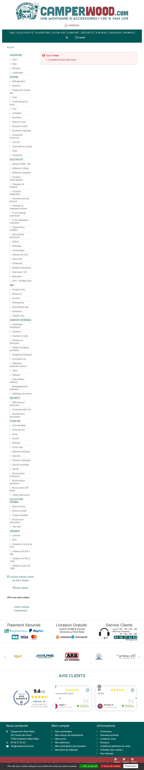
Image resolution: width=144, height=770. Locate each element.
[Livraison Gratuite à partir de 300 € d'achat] (20, 578)
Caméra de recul (20, 254)
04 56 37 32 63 (18, 742)
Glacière (16, 85)
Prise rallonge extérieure (18, 214)
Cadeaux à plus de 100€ (20, 567)
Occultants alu (19, 359)
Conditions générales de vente (115, 746)
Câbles (15, 241)
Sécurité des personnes (17, 415)
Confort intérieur (20, 320)
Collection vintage (16, 500)
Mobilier (16, 443)
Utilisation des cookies (111, 749)
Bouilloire (17, 117)
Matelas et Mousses (16, 341)
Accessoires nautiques (17, 482)
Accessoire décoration (16, 521)
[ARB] (72, 656)
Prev (5, 656)
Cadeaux (115, 32)
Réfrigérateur (18, 81)
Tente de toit (18, 429)
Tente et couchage (21, 460)
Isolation (16, 331)
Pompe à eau (18, 289)
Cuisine (14, 77)
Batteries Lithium (20, 168)
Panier (81, 37)
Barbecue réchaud (21, 451)
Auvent (15, 438)
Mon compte (60, 726)
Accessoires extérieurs (17, 475)
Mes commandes (63, 731)
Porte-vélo (17, 447)
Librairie (16, 535)
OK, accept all (90, 766)
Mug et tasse (18, 506)
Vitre (14, 59)
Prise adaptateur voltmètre (19, 221)
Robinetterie (18, 302)
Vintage (101, 32)
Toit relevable (19, 425)
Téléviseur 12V (19, 272)
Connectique (18, 250)
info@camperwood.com (22, 746)
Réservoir (17, 294)
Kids (14, 539)
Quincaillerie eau (20, 307)
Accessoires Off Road (19, 489)
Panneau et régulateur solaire (18, 207)
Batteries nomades (21, 172)
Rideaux (16, 375)
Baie (14, 64)
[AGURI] (17, 656)
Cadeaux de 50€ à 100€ (20, 560)
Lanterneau (17, 72)
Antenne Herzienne (21, 267)
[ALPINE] (44, 656)
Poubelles (17, 155)
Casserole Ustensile (16, 136)
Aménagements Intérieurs (19, 388)
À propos (104, 742)
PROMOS (128, 32)
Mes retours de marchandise (69, 735)
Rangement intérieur (22, 354)
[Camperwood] (72, 10)
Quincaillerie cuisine (22, 146)
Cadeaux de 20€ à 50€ (20, 552)
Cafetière (16, 113)
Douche (16, 298)
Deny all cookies (111, 766)
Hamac (15, 469)
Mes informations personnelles (70, 746)
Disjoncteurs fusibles (17, 228)
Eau (12, 32)
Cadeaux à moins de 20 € (21, 545)
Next (139, 656)
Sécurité (87, 32)
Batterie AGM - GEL (21, 164)
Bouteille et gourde (21, 130)
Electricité (25, 32)
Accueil (10, 47)
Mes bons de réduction (66, 749)
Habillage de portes (22, 393)
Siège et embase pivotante (19, 349)
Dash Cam (17, 259)
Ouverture (42, 32)
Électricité (16, 159)
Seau (14, 151)
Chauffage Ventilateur (16, 326)
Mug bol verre (19, 122)
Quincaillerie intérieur (17, 380)
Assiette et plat (19, 126)
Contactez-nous (108, 739)
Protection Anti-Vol (21, 409)
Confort (73, 32)
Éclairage (16, 246)
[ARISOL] (99, 656)
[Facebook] (117, 761)
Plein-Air (58, 32)
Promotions (106, 731)
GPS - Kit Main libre (22, 281)
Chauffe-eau (18, 315)
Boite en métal (19, 510)
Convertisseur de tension (19, 200)
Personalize (131, 766)
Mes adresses (62, 742)
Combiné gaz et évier (19, 103)
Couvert (16, 142)
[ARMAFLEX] (126, 656)
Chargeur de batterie (17, 185)
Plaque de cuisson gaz (20, 91)
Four (14, 108)
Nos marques (106, 753)
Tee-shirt (16, 526)
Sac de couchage (20, 464)
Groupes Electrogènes (16, 178)
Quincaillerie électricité (17, 236)
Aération (16, 68)
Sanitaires (17, 311)
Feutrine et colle (20, 336)
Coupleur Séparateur (15, 193)
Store (15, 434)
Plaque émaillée (20, 515)
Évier (14, 97)
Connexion (73, 25)
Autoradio (17, 276)
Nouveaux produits (109, 735)
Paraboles (17, 263)
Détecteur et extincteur (17, 404)
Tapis (15, 370)
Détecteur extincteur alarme (18, 365)
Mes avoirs (60, 739)
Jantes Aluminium (21, 495)
